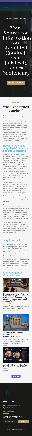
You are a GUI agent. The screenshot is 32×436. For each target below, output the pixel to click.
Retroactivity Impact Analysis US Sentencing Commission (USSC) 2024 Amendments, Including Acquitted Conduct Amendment (15, 297)
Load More (16, 376)
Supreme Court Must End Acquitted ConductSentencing (14, 334)
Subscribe (23, 421)
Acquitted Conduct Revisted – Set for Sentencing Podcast (15, 366)
